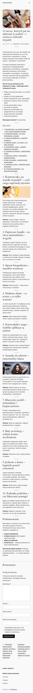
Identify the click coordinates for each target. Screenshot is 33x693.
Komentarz (7, 584)
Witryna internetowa (9, 619)
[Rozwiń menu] (29, 3)
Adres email (7, 611)
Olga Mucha (16, 44)
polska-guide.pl (7, 2)
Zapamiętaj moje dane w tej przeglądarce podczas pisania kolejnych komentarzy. (15, 630)
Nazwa (6, 603)
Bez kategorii (25, 44)
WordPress (14, 689)
